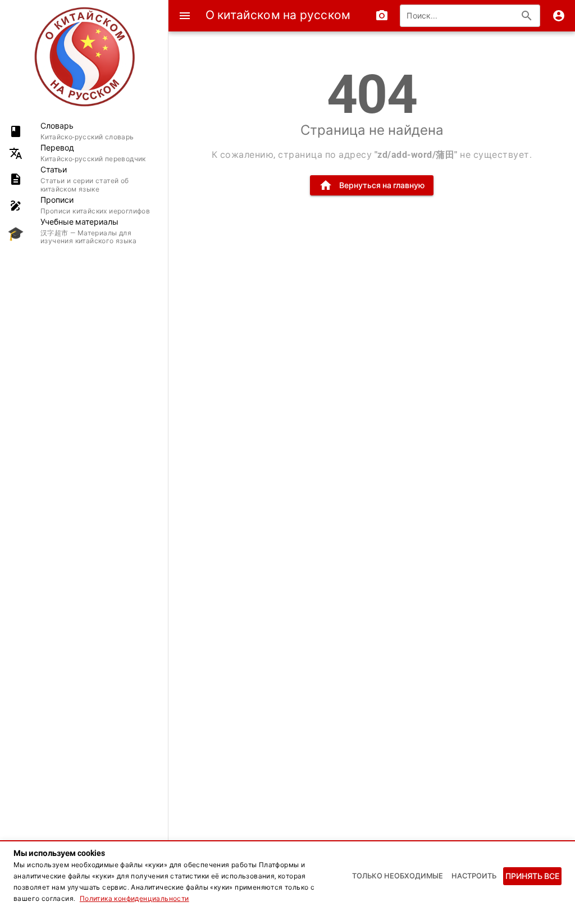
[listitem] (84, 131)
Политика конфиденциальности (134, 899)
